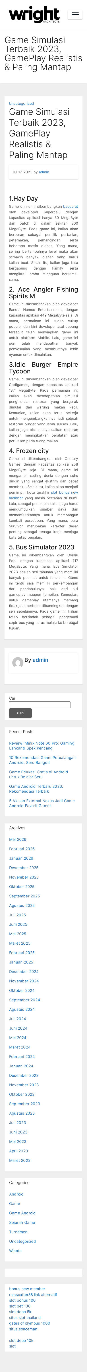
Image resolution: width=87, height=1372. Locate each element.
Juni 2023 (18, 1132)
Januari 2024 (21, 1066)
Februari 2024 (22, 1056)
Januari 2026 (21, 858)
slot (12, 1346)
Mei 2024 (18, 1037)
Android (16, 1194)
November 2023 (24, 1085)
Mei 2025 (17, 934)
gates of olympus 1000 (29, 1323)
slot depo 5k (20, 1312)
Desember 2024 (24, 971)
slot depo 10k (21, 1340)
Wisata (15, 1251)
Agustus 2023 (22, 1113)
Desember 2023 (24, 1075)
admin (44, 172)
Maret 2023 (20, 1160)
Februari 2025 (22, 952)
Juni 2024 (18, 1028)
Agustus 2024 (22, 1009)
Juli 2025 (17, 915)
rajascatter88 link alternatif (33, 1294)
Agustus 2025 (22, 905)
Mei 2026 (18, 839)
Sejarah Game (22, 1222)
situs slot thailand (25, 1317)
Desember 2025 (24, 868)
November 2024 (24, 981)
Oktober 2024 (22, 990)
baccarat (70, 206)
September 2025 (24, 896)
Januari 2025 (21, 962)
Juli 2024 (17, 1019)
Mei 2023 (18, 1141)
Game (14, 1203)
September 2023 (24, 1104)
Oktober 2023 (22, 1094)
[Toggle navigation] (75, 14)
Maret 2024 (20, 1047)
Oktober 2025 (21, 886)
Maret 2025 (19, 943)
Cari (12, 698)
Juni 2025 (18, 924)
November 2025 (24, 877)
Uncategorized (21, 103)
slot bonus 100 (22, 1300)
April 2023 (18, 1151)
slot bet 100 (20, 1306)
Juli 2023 (17, 1122)
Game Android (22, 1213)
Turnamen (18, 1232)
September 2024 (24, 1000)
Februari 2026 (22, 849)
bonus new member (27, 1289)
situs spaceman (23, 1329)
